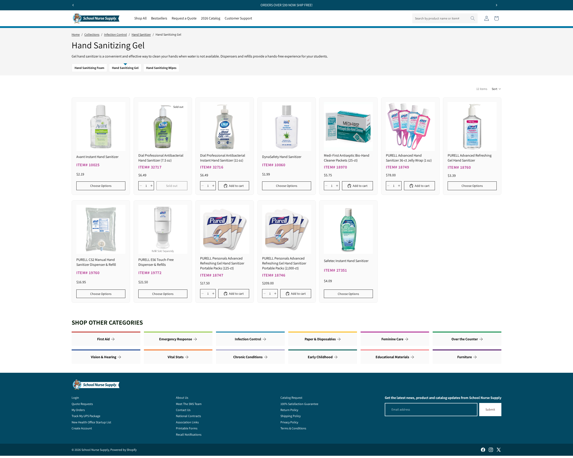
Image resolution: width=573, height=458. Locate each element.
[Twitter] (498, 449)
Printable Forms (186, 428)
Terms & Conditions (293, 428)
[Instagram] (491, 449)
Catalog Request (291, 398)
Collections (91, 34)
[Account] (487, 18)
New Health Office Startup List (91, 422)
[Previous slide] (73, 5)
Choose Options (100, 186)
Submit (490, 409)
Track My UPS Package (86, 416)
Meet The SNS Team (189, 404)
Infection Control (115, 34)
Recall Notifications (188, 434)
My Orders (78, 410)
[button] (496, 89)
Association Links (187, 422)
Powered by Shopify (123, 450)
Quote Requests (82, 404)
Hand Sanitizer (141, 34)
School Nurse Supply (95, 450)
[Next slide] (496, 5)
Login (75, 398)
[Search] (472, 18)
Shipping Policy (290, 416)
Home (76, 34)
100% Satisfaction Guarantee (299, 404)
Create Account (82, 428)
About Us (182, 398)
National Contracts (188, 416)
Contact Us (183, 410)
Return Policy (289, 410)
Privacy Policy (289, 422)
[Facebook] (483, 449)
